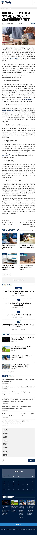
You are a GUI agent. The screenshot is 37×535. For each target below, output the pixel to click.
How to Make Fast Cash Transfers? (18, 315)
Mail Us (18, 524)
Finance (32, 23)
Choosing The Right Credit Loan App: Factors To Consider (27, 224)
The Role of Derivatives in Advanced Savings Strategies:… (21, 357)
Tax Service (18, 288)
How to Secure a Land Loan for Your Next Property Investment (21, 348)
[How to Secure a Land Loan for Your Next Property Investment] (6, 349)
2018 (5, 455)
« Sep (3, 495)
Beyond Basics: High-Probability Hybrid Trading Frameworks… (22, 339)
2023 (5, 437)
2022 (5, 440)
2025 (5, 429)
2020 (5, 448)
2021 (5, 444)
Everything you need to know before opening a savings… (19, 326)
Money (18, 300)
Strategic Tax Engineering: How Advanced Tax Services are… (18, 292)
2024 (5, 433)
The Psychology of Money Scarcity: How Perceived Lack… (18, 304)
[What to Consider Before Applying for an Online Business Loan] (9, 258)
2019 (5, 451)
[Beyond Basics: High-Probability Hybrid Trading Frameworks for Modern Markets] (6, 340)
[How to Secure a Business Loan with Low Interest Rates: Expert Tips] (27, 258)
